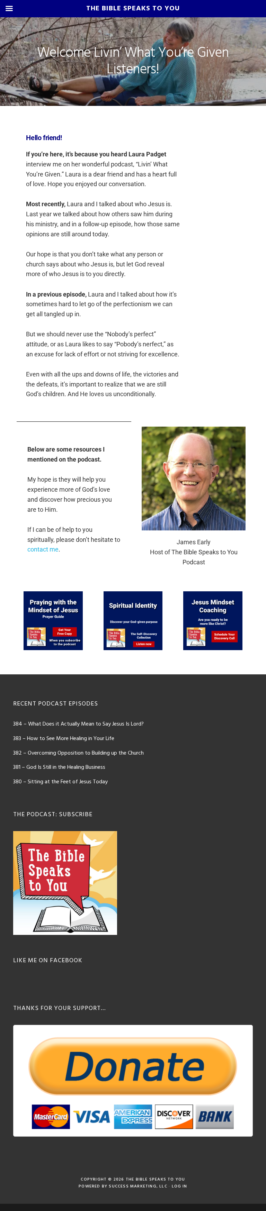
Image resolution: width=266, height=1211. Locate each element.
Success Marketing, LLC (138, 1186)
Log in (179, 1186)
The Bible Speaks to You (155, 1179)
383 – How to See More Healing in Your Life (63, 738)
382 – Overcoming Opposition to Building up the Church (78, 753)
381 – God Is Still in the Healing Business (59, 767)
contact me (43, 549)
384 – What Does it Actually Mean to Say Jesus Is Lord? (78, 724)
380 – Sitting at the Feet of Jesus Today (60, 781)
